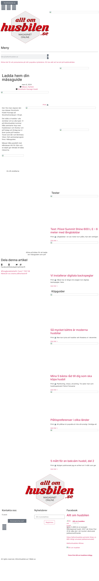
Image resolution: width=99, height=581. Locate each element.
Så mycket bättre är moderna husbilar (69, 331)
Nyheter (31, 87)
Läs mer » (54, 240)
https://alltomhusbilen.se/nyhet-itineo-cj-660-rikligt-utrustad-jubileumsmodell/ (81, 538)
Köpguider (58, 291)
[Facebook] (3, 7)
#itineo (81, 543)
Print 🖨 (46, 105)
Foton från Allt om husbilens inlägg (80, 555)
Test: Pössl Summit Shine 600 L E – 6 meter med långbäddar (74, 230)
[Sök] (48, 56)
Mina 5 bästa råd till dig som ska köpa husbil (71, 377)
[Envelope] (14, 7)
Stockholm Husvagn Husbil (28, 89)
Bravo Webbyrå (41, 559)
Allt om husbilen (78, 515)
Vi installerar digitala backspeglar (71, 275)
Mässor (24, 87)
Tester (55, 192)
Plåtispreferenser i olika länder (69, 420)
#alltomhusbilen (72, 543)
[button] (49, 51)
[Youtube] (8, 7)
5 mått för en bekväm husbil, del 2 (72, 461)
